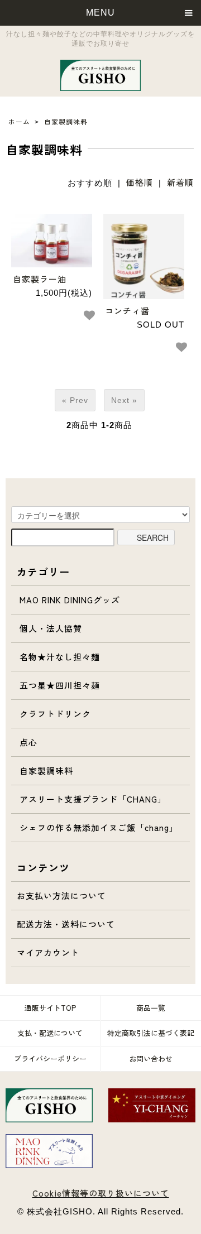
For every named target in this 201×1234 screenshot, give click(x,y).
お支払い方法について (61, 895)
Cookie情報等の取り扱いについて (100, 1193)
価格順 (139, 182)
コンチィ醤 (127, 310)
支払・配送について (50, 1032)
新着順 (180, 182)
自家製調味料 (66, 121)
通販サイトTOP (50, 1007)
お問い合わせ (151, 1058)
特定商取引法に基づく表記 (150, 1032)
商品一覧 (150, 1007)
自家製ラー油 (39, 279)
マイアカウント (48, 952)
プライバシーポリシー (50, 1058)
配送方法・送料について (66, 924)
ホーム (19, 121)
